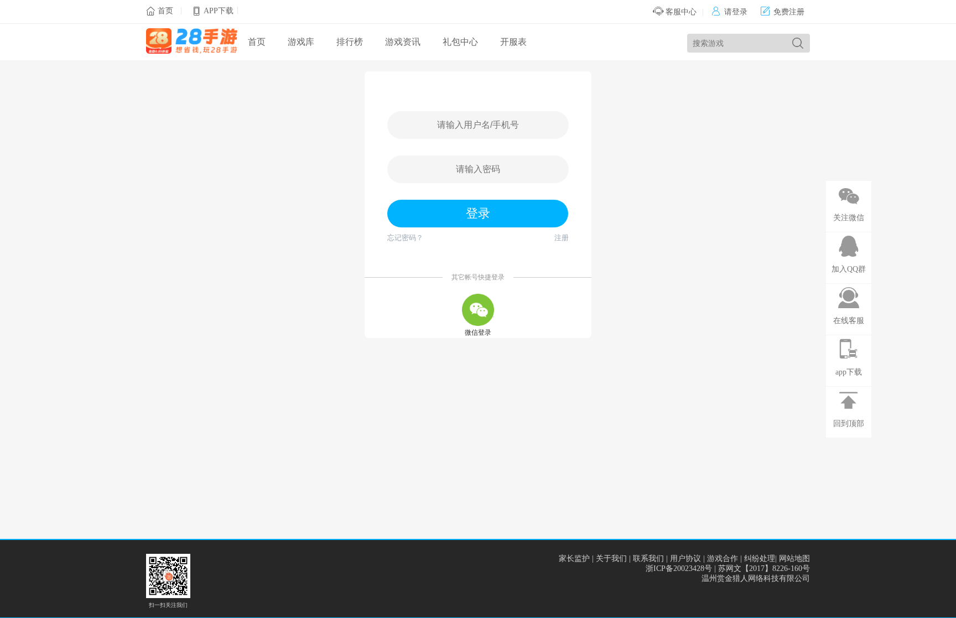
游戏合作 (722, 558)
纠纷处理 (759, 558)
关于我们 (611, 558)
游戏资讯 (402, 41)
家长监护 (574, 558)
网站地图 (794, 558)
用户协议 (685, 558)
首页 (165, 11)
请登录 (729, 12)
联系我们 (648, 558)
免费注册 (782, 12)
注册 (561, 237)
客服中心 (680, 12)
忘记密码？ (405, 237)
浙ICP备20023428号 (679, 568)
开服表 (513, 41)
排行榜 (349, 41)
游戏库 (301, 41)
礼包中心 (460, 41)
